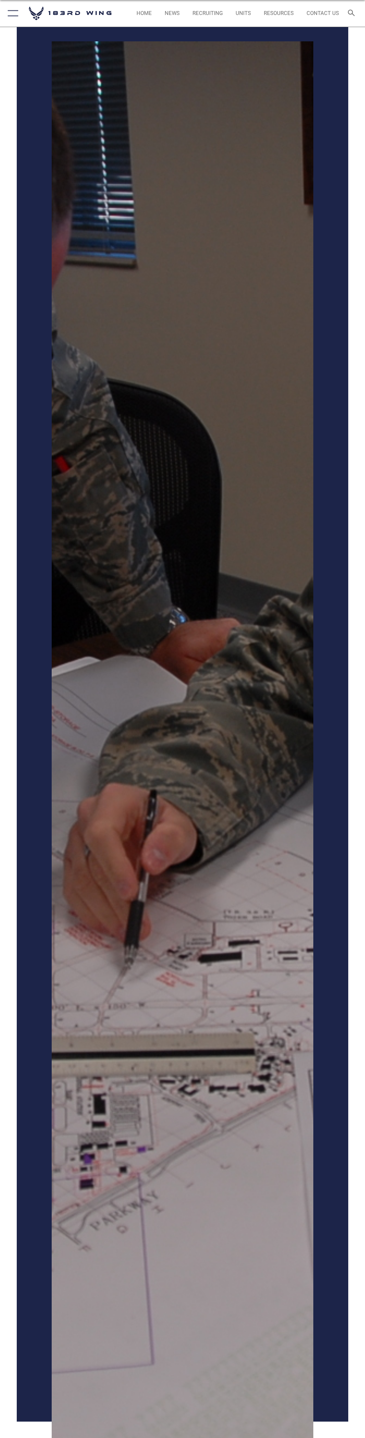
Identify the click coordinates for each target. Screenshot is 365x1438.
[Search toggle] (353, 13)
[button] (11, 13)
